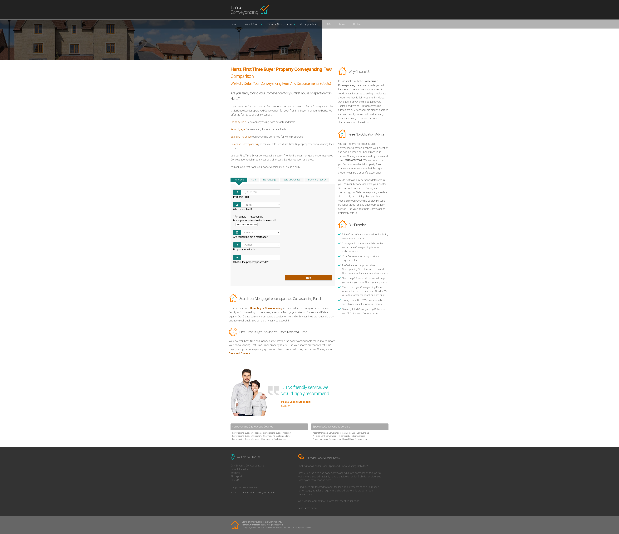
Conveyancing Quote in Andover (276, 436)
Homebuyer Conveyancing (266, 308)
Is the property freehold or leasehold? (254, 222)
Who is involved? (242, 209)
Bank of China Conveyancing (354, 439)
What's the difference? (246, 224)
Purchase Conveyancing (244, 144)
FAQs (328, 24)
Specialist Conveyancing (279, 24)
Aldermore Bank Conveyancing (352, 436)
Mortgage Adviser (309, 24)
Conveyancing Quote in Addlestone (246, 433)
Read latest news (307, 508)
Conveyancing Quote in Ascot (273, 439)
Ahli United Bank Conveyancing (355, 433)
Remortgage (238, 129)
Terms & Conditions (251, 525)
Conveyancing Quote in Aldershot (277, 433)
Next (308, 278)
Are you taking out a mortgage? (250, 236)
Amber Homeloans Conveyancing (327, 439)
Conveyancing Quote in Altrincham (247, 436)
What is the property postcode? (251, 262)
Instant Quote (252, 24)
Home (234, 24)
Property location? (244, 249)
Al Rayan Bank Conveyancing (325, 436)
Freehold (241, 216)
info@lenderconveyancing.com (259, 492)
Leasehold (257, 216)
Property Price (241, 196)
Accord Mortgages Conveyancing (327, 433)
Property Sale (238, 122)
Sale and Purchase (241, 136)
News (342, 24)
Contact (357, 24)
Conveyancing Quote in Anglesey (246, 439)
